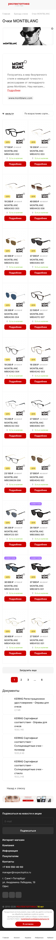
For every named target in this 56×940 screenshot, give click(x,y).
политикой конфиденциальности (35, 919)
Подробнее (15, 164)
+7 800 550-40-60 (12, 867)
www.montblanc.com (20, 98)
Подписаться (28, 830)
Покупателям (10, 856)
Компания (8, 845)
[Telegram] (5, 895)
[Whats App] (12, 895)
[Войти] (44, 4)
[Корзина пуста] (51, 4)
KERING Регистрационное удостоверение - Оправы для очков (31, 702)
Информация (10, 850)
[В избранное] (12, 170)
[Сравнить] (18, 170)
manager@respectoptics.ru (16, 872)
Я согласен (28, 924)
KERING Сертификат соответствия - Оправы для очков (30, 722)
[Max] (19, 895)
